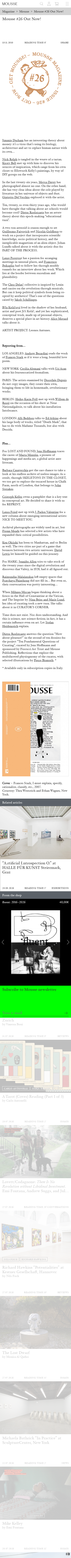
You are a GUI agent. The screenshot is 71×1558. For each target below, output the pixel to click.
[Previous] (3, 833)
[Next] (68, 833)
